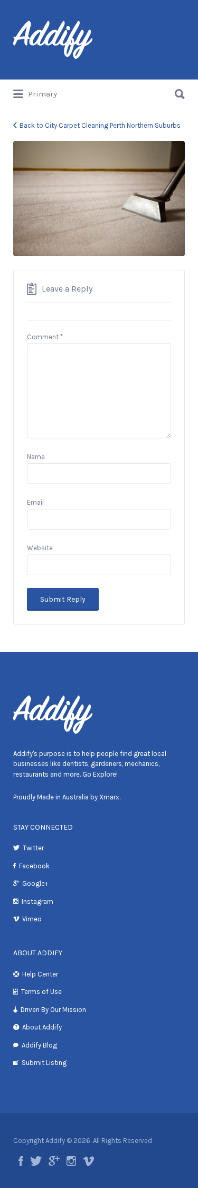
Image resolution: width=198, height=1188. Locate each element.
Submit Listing (44, 1063)
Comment (45, 337)
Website (40, 548)
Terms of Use (41, 992)
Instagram (37, 901)
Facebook (34, 866)
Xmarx (109, 797)
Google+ (35, 883)
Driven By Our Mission (53, 1010)
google (54, 1161)
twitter (36, 1161)
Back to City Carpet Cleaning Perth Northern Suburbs (100, 125)
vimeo (88, 1161)
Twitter (33, 848)
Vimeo (32, 919)
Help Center (40, 974)
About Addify (42, 1027)
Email (35, 502)
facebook (20, 1161)
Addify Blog (39, 1045)
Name (36, 457)
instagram (71, 1161)
